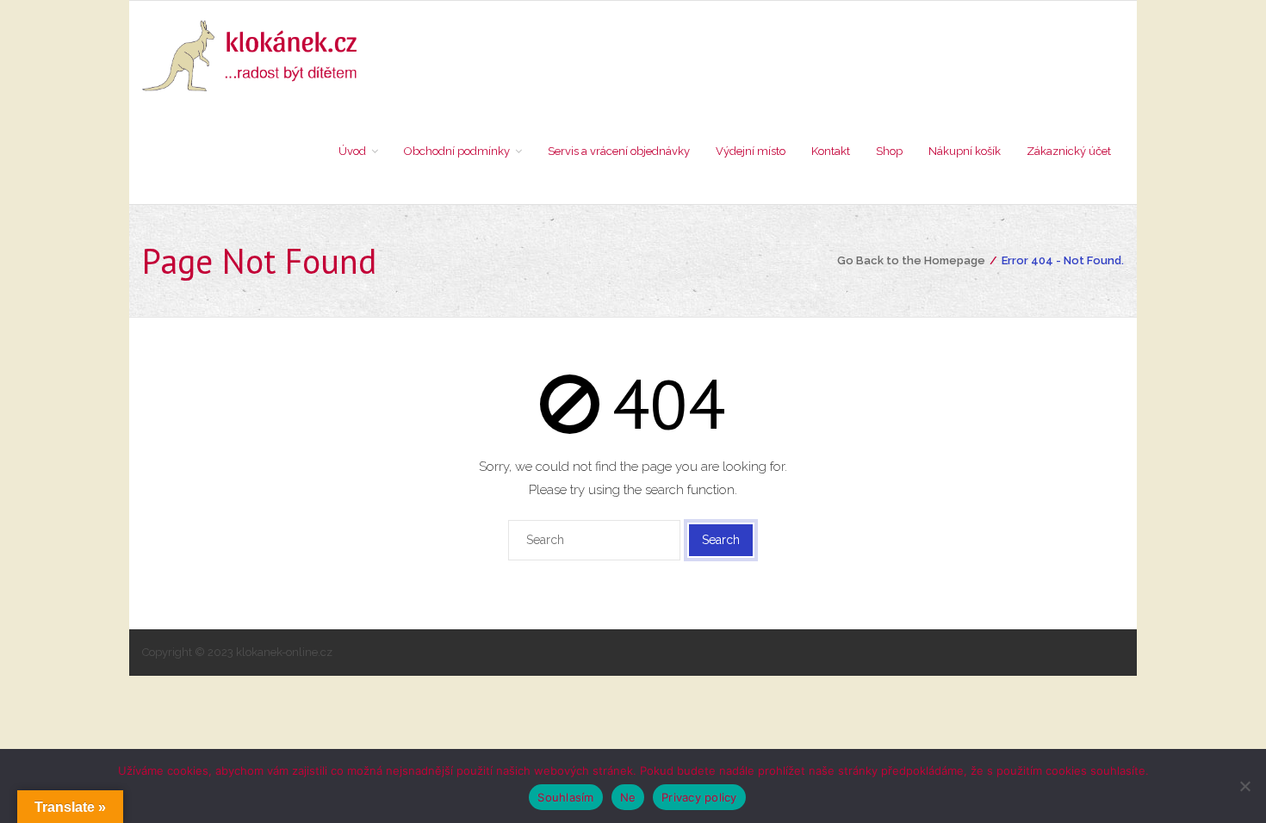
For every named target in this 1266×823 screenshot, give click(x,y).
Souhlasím (565, 797)
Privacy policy (699, 797)
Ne (628, 797)
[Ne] (1244, 786)
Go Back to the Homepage (911, 260)
